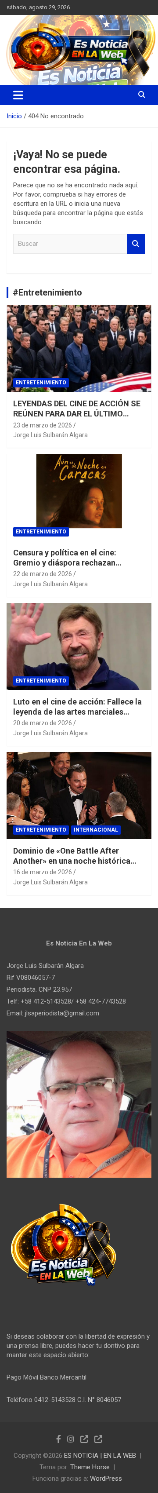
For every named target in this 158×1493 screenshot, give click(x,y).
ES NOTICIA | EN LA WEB (100, 1456)
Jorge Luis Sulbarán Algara (50, 434)
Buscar (136, 244)
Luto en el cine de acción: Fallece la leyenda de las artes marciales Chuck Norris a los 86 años (77, 712)
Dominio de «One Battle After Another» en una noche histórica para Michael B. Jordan (71, 861)
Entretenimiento (41, 383)
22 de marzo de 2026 (42, 573)
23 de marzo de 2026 (42, 425)
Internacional (96, 830)
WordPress (106, 1478)
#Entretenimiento (47, 292)
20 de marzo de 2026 (42, 722)
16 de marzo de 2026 (42, 872)
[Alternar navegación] (18, 95)
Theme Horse (90, 1467)
